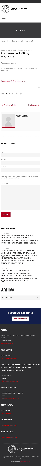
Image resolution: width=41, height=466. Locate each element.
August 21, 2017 (6, 50)
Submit (5, 214)
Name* (3, 152)
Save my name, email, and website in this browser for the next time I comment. (20, 178)
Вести (20, 50)
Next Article (32, 105)
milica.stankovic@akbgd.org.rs (10, 381)
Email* (3, 159)
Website (4, 167)
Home (3, 41)
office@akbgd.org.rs (7, 343)
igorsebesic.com (25, 462)
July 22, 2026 (5, 269)
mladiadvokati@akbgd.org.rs (9, 437)
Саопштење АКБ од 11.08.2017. (13, 81)
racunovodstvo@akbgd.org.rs (10, 398)
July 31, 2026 (5, 233)
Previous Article (10, 105)
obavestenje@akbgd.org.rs (9, 425)
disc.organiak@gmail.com (8, 358)
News (8, 41)
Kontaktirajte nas (20, 319)
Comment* (5, 183)
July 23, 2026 (5, 248)
